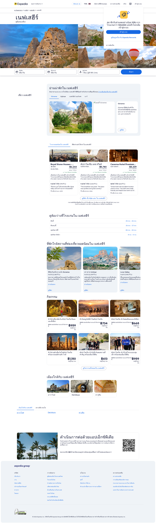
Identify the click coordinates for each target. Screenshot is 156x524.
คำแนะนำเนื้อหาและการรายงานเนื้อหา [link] (91, 486)
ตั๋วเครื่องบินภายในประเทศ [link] (54, 490)
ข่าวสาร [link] (16, 490)
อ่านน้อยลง (51, 284)
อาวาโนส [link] (20, 413)
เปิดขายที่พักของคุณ (100, 4)
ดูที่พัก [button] (122, 130)
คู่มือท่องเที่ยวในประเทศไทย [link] (55, 476)
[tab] (54, 96)
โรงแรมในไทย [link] (51, 480)
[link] (123, 45)
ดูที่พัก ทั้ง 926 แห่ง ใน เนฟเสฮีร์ (93, 198)
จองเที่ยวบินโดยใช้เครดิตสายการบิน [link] (123, 486)
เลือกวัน (22, 73)
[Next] (89, 117)
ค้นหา (131, 72)
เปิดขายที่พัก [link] (17, 483)
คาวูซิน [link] (81, 413)
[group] (127, 110)
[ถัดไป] (140, 269)
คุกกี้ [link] (81, 480)
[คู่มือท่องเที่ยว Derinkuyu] (82, 388)
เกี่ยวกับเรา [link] (17, 476)
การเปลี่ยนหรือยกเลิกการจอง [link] (121, 480)
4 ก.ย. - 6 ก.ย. (132, 235)
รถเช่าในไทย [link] (50, 493)
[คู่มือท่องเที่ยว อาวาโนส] (58, 388)
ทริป (124, 4)
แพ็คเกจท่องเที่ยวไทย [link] (53, 486)
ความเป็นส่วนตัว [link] (84, 476)
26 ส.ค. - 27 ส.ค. (131, 225)
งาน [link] (15, 480)
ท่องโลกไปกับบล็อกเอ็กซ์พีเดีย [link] (55, 500)
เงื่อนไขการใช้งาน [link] (85, 483)
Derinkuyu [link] (52, 412)
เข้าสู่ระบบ (138, 4)
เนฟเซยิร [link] (32, 10)
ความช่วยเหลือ (115, 4)
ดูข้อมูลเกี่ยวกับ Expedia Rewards (123, 37)
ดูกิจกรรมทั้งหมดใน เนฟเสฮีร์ (93, 368)
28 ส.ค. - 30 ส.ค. (131, 230)
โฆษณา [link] (16, 493)
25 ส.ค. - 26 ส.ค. (131, 221)
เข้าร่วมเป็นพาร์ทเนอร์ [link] (20, 486)
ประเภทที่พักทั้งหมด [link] (52, 497)
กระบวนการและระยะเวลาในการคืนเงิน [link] (123, 483)
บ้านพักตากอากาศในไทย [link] (54, 483)
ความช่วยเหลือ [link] (117, 476)
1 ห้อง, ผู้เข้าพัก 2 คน (90, 73)
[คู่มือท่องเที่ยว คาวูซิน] (105, 388)
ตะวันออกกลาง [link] (18, 10)
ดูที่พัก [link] (50, 290)
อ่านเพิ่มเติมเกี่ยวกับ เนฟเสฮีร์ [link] (107, 92)
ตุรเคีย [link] (26, 10)
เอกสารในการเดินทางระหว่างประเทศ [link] (123, 490)
